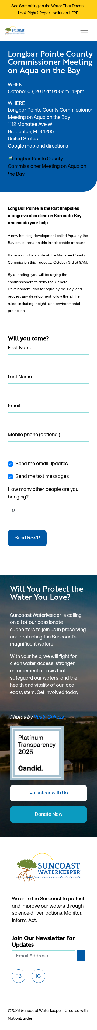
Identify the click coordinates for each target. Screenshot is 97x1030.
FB (19, 976)
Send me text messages (42, 476)
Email (14, 406)
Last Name (20, 377)
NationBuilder (20, 1018)
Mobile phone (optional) (34, 435)
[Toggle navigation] (84, 30)
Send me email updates (41, 464)
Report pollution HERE (58, 13)
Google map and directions (38, 146)
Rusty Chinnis (48, 717)
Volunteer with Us (48, 793)
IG (38, 976)
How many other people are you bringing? (43, 493)
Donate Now (49, 814)
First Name (20, 348)
